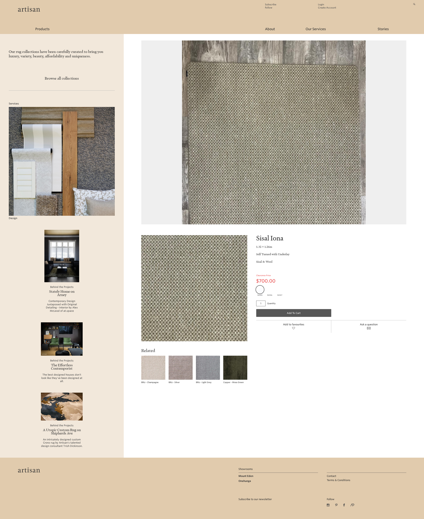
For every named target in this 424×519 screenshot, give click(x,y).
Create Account (327, 7)
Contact (331, 476)
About (270, 29)
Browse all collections (62, 78)
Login (321, 4)
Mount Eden (245, 476)
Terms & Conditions (338, 480)
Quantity (271, 303)
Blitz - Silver (174, 382)
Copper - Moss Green (233, 382)
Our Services (316, 29)
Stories (383, 29)
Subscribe (270, 4)
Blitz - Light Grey (204, 382)
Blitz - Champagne (150, 382)
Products (42, 29)
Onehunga (244, 481)
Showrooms (245, 469)
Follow (268, 7)
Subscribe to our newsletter (255, 499)
